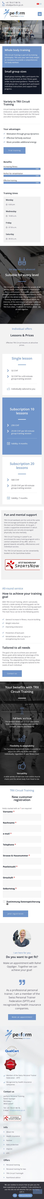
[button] (40, 14)
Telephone (9, 844)
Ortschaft (9, 877)
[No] (37, 1191)
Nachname (9, 823)
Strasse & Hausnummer (16, 855)
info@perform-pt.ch (17, 1110)
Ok (15, 1195)
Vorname (8, 811)
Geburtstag (10, 888)
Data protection (25, 1195)
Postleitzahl (10, 866)
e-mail (7, 833)
